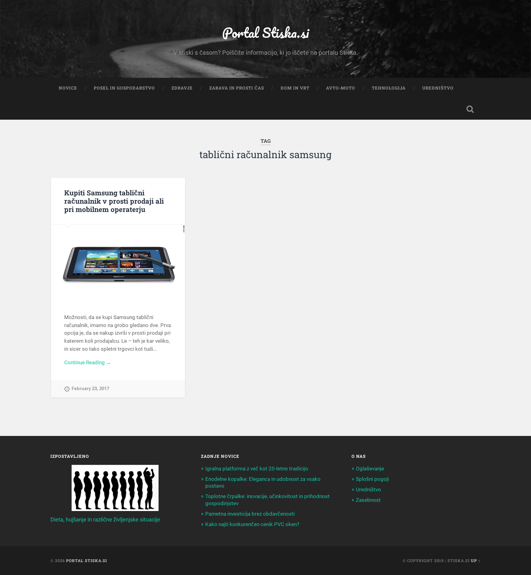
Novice (68, 88)
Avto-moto (340, 88)
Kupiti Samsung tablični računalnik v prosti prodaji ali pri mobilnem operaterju (114, 201)
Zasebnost (368, 500)
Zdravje (182, 88)
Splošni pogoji (372, 479)
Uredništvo (438, 88)
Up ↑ (476, 560)
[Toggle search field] (470, 109)
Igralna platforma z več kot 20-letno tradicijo (256, 468)
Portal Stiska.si (265, 32)
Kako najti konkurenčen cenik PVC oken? (252, 524)
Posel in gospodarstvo (124, 88)
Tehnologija (389, 88)
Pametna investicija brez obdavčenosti (250, 514)
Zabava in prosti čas (236, 88)
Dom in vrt (295, 88)
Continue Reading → (87, 362)
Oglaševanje (370, 468)
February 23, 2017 (90, 388)
